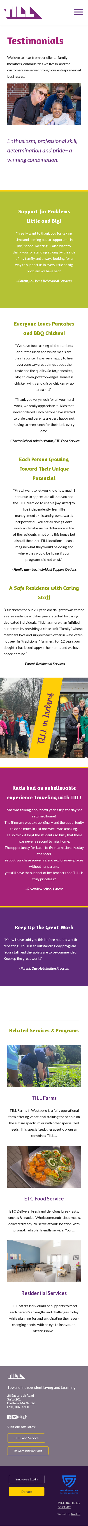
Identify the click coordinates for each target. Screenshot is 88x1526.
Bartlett (75, 1514)
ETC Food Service (44, 1199)
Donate (26, 1491)
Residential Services (44, 1293)
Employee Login (27, 1479)
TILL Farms (44, 1098)
